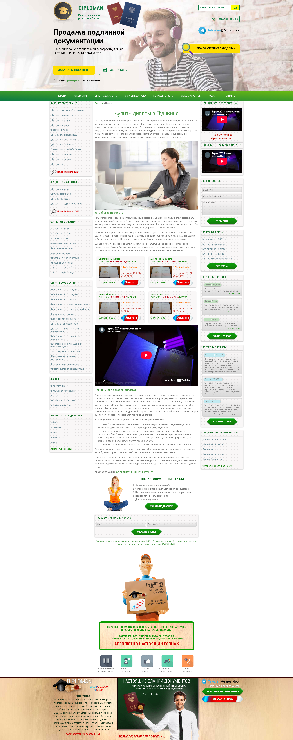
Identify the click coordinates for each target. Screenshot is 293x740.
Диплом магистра (60, 125)
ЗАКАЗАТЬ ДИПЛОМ (222, 699)
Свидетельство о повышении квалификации (66, 338)
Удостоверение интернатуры (65, 351)
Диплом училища (60, 189)
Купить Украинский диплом (65, 364)
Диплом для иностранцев (64, 135)
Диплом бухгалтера (212, 459)
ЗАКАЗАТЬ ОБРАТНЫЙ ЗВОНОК (223, 691)
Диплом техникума (61, 194)
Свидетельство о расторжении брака (70, 309)
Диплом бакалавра (61, 120)
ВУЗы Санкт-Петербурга (63, 391)
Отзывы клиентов (191, 96)
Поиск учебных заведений (216, 48)
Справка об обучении (62, 248)
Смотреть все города (61, 449)
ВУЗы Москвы (58, 386)
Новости (212, 96)
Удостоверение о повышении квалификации (66, 345)
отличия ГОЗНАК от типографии (106, 670)
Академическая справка (63, 243)
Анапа (54, 442)
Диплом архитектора (213, 454)
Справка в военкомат (62, 263)
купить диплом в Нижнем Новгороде (134, 472)
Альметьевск (57, 437)
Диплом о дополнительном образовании (65, 330)
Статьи (54, 395)
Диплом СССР (57, 164)
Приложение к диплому (63, 314)
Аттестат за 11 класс (62, 228)
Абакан (55, 422)
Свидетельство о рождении (65, 289)
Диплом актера (210, 449)
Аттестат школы (59, 238)
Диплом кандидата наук (63, 139)
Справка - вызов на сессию (65, 258)
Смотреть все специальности (217, 466)
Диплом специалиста (62, 115)
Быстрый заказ (131, 267)
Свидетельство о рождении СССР (67, 294)
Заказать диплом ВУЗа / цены (66, 149)
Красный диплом (59, 130)
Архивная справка (60, 253)
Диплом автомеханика (214, 439)
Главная (62, 96)
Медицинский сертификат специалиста (64, 358)
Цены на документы (106, 96)
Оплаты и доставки (135, 96)
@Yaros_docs (168, 544)
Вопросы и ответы (126, 670)
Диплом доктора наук (62, 144)
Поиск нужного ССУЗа (68, 211)
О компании (81, 96)
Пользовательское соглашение (83, 734)
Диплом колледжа (61, 199)
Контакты (230, 96)
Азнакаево (56, 427)
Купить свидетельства (213, 244)
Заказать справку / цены (64, 272)
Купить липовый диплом (214, 249)
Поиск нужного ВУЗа (67, 172)
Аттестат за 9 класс (61, 233)
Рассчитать (118, 70)
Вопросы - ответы (163, 96)
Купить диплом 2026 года (215, 239)
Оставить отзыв (222, 421)
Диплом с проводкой (62, 154)
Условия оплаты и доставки (167, 670)
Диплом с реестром (61, 159)
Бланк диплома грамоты (63, 319)
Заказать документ (74, 70)
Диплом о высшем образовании (67, 110)
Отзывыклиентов (146, 670)
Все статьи (222, 266)
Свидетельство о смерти (63, 299)
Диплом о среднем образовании (67, 203)
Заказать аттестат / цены (64, 267)
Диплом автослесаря (213, 444)
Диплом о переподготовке (64, 324)
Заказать (131, 282)
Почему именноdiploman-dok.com (222, 136)
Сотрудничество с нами (63, 400)
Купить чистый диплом (214, 254)
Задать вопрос (222, 336)
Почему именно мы (61, 405)
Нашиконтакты (187, 670)
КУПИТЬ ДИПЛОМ (149, 694)
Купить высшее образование (217, 258)
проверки (72, 80)
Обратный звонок (228, 19)
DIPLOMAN (79, 681)
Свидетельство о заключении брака (69, 304)
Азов (53, 432)
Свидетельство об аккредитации (68, 369)
